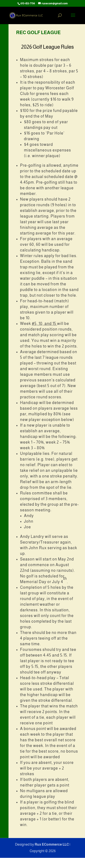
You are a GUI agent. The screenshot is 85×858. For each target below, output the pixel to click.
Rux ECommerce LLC (52, 844)
